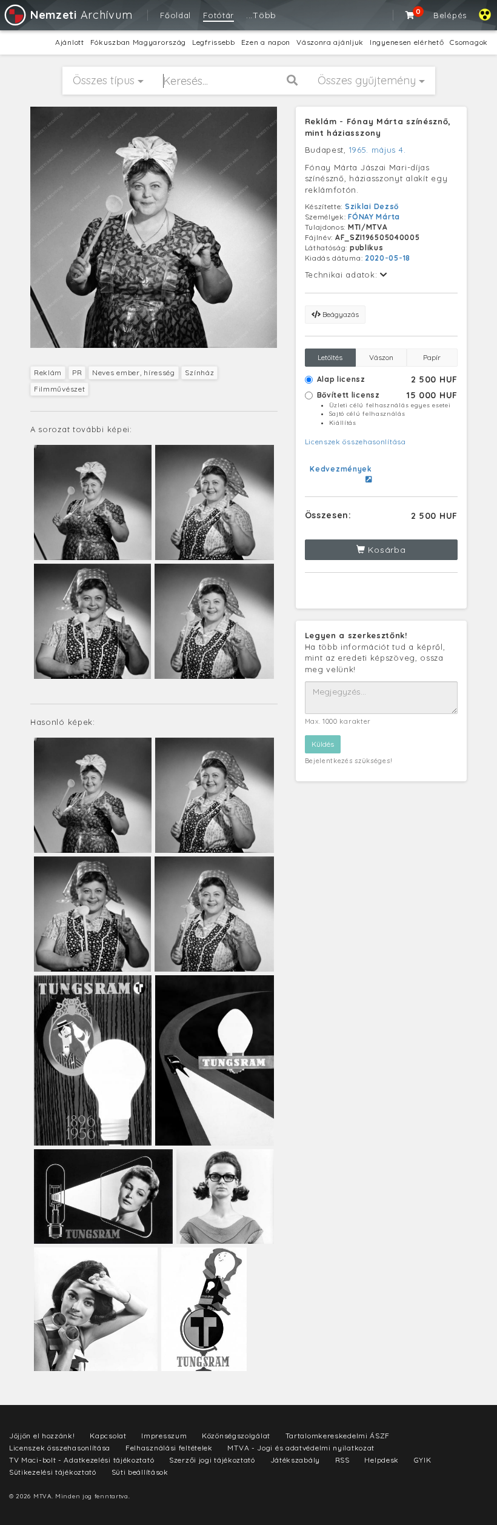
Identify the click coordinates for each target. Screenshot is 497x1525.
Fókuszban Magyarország (138, 42)
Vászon (381, 357)
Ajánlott (69, 42)
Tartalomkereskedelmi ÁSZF (337, 1435)
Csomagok (469, 42)
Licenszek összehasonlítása (355, 441)
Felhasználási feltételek (169, 1447)
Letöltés (330, 357)
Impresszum (164, 1435)
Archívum (81, 15)
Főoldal (175, 15)
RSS (342, 1459)
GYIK (423, 1459)
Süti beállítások (140, 1472)
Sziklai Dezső (372, 206)
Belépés (450, 15)
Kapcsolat (108, 1435)
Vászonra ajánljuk (330, 42)
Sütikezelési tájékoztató (52, 1472)
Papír (432, 357)
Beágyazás (340, 314)
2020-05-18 (387, 257)
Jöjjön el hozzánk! (42, 1435)
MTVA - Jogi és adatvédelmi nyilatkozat (301, 1447)
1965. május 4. (377, 150)
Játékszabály (295, 1459)
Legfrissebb (213, 42)
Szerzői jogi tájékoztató (212, 1459)
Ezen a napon (265, 42)
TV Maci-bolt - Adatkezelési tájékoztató (81, 1459)
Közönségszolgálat (236, 1435)
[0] (410, 15)
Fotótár (218, 15)
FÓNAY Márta (374, 216)
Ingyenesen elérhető (407, 42)
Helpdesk (381, 1459)
